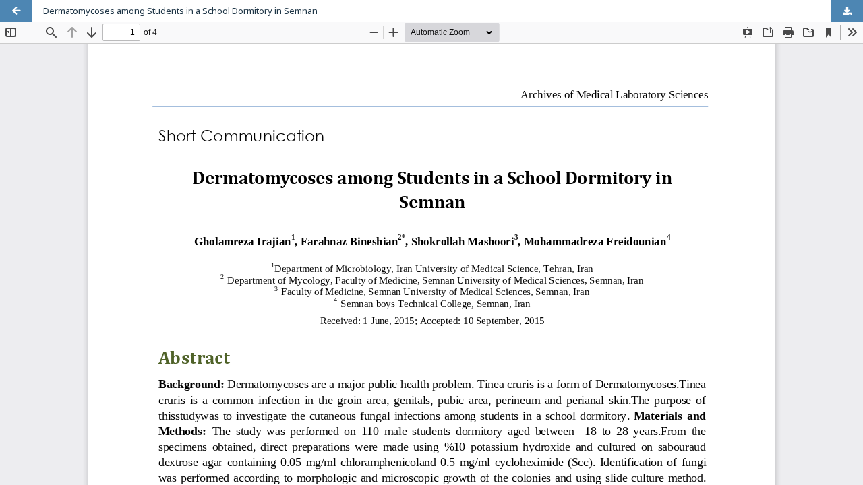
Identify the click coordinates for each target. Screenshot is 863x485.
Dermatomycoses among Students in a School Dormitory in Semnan (180, 11)
